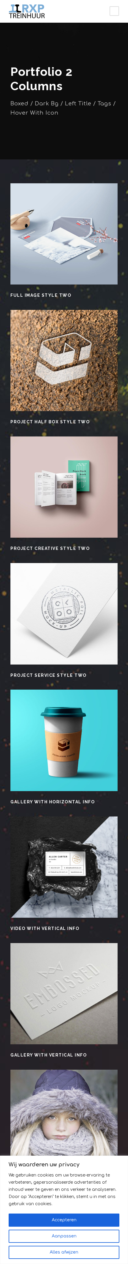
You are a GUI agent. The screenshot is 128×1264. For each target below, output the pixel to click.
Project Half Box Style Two (50, 421)
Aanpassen (64, 1236)
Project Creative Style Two (50, 548)
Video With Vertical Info (44, 928)
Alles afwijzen (64, 1252)
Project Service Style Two (48, 675)
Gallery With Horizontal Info (52, 801)
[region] (64, 1210)
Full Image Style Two (40, 295)
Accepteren (64, 1220)
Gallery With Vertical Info (48, 1055)
